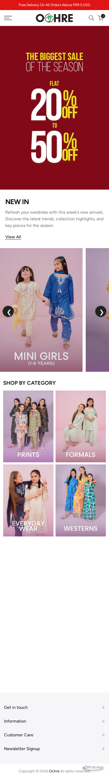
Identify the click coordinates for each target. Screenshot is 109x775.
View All (13, 236)
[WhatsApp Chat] (93, 767)
